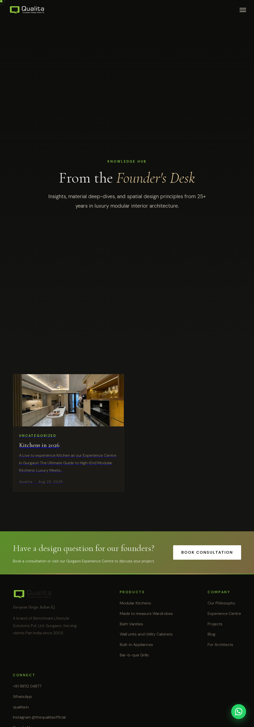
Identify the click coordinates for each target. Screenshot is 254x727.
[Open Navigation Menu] (243, 10)
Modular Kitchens (135, 603)
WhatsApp (22, 696)
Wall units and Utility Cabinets (146, 634)
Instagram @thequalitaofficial (39, 717)
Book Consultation (207, 552)
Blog (211, 634)
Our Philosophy (221, 603)
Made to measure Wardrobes (146, 613)
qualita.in (21, 707)
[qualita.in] (27, 10)
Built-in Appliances (136, 644)
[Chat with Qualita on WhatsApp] (238, 711)
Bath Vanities (131, 624)
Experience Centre (224, 613)
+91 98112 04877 (27, 686)
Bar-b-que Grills (134, 655)
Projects (215, 624)
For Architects (220, 644)
